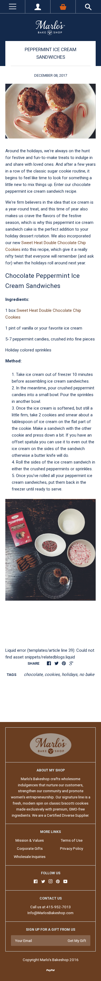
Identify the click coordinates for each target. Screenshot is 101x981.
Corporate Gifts (30, 848)
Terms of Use (71, 840)
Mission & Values (29, 840)
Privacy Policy (71, 848)
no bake (86, 674)
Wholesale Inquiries (29, 856)
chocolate (33, 674)
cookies (52, 674)
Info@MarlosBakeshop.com (50, 912)
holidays (69, 674)
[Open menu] (12, 6)
